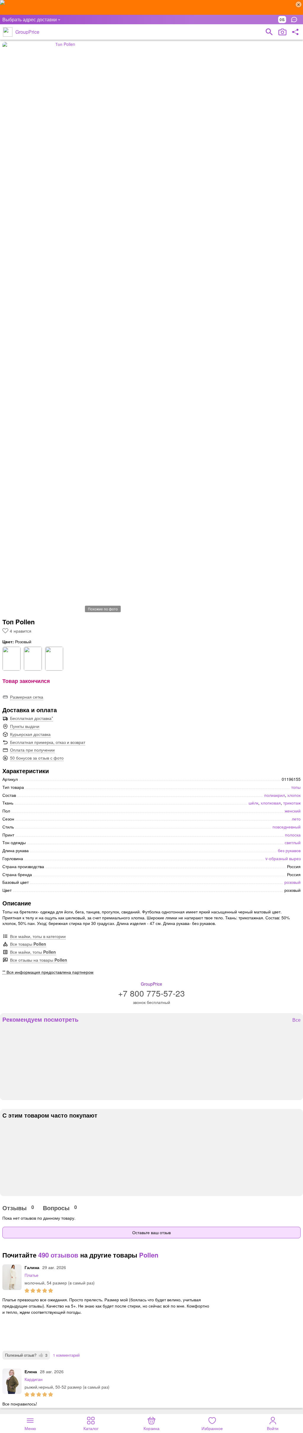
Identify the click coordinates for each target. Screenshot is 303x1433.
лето (296, 819)
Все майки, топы (33, 952)
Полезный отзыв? (26, 1355)
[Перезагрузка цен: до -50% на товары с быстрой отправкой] (151, 7)
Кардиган (34, 1379)
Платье (31, 1275)
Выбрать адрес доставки (29, 19)
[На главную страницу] (8, 32)
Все (296, 1020)
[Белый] (11, 659)
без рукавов (289, 850)
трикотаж (292, 803)
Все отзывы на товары (38, 960)
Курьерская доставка (30, 734)
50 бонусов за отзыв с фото (37, 758)
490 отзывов (58, 1255)
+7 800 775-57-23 (151, 993)
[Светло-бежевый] (54, 659)
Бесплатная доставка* (31, 718)
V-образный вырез (283, 858)
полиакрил (274, 795)
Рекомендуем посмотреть (40, 1019)
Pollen (148, 1255)
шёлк (253, 803)
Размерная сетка (26, 697)
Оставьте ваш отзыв (151, 1232)
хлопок (294, 795)
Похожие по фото (103, 608)
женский (293, 811)
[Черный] (33, 659)
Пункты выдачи (24, 726)
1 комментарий (66, 1355)
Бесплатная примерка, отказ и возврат (47, 742)
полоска (293, 835)
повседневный (287, 827)
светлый (293, 842)
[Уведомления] (296, 19)
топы (296, 787)
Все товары (28, 944)
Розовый (292, 882)
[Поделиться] (295, 32)
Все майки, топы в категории (38, 936)
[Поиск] (269, 32)
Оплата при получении (32, 750)
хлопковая (271, 803)
